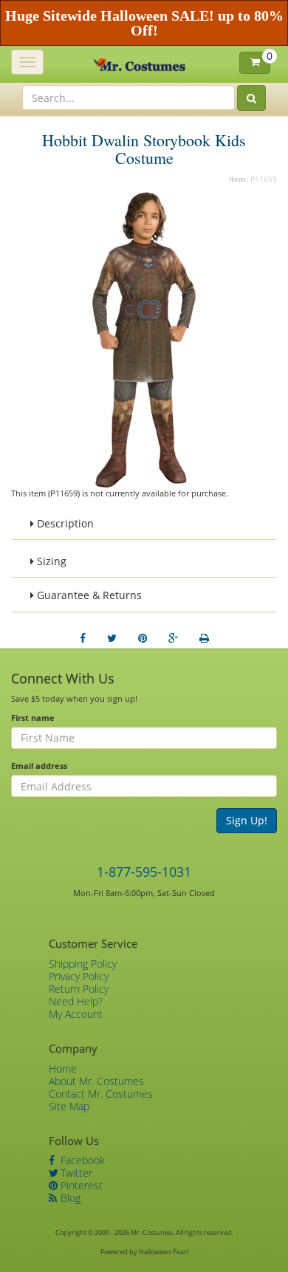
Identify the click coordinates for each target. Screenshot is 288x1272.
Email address (39, 765)
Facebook (81, 1160)
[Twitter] (111, 638)
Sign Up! (246, 820)
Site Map (69, 1106)
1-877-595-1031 (144, 872)
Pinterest (80, 1185)
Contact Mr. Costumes (101, 1094)
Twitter (75, 1173)
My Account (76, 1014)
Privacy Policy (79, 976)
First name (33, 717)
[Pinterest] (142, 638)
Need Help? (76, 1001)
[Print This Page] (204, 638)
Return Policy (79, 989)
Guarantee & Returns (88, 595)
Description (64, 523)
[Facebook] (82, 638)
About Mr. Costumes (96, 1081)
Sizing (50, 561)
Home (63, 1068)
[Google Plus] (173, 638)
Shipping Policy (83, 964)
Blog (69, 1198)
